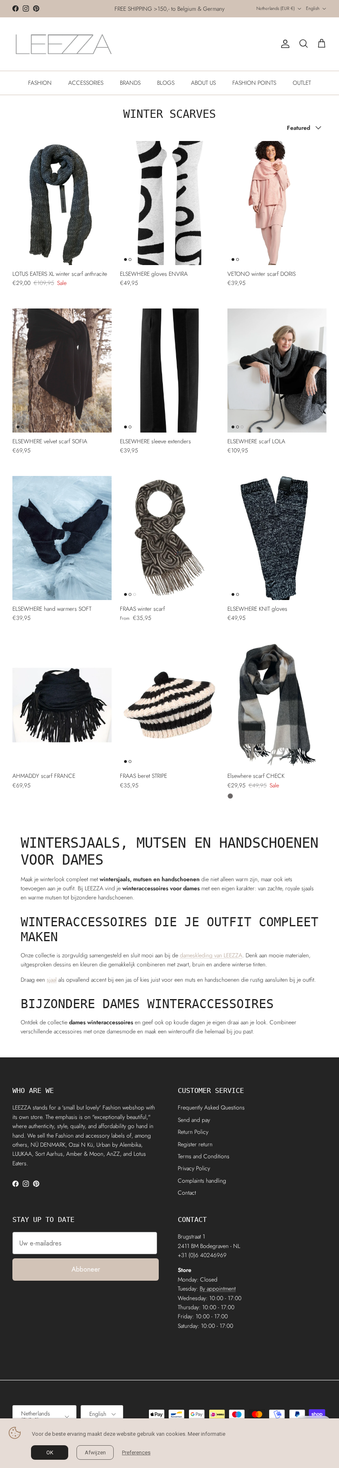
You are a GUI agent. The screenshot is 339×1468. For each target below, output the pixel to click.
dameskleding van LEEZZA (211, 955)
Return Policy (193, 1132)
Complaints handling (202, 1180)
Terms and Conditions (203, 1156)
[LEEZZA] (64, 44)
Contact (187, 1192)
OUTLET (302, 83)
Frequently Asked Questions (211, 1107)
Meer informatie (206, 1434)
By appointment (218, 1288)
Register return (195, 1144)
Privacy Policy (194, 1168)
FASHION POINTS (254, 83)
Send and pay (194, 1120)
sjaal (52, 979)
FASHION (40, 83)
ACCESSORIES (85, 83)
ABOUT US (203, 83)
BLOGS (165, 83)
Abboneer (86, 1269)
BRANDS (130, 83)
